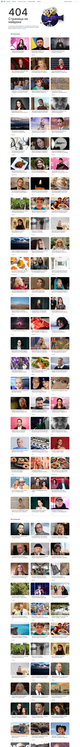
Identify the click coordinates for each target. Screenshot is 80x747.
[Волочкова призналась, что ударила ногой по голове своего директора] (60, 66)
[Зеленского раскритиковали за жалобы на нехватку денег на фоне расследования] (40, 406)
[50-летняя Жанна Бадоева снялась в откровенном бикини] (40, 166)
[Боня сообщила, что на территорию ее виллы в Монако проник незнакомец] (60, 306)
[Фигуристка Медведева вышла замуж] (40, 486)
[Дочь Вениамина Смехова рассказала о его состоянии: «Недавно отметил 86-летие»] (60, 486)
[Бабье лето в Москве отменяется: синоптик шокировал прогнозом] (40, 226)
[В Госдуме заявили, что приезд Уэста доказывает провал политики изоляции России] (40, 266)
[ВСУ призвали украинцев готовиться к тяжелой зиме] (20, 126)
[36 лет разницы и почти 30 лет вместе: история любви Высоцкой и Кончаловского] (20, 486)
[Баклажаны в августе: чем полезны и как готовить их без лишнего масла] (20, 166)
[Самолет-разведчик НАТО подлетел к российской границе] (60, 146)
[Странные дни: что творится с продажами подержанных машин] (40, 446)
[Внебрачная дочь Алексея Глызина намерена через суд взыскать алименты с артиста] (40, 712)
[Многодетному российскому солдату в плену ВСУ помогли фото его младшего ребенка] (40, 692)
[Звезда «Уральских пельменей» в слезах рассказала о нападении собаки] (40, 146)
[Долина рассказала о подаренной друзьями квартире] (20, 386)
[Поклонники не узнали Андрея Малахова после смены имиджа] (20, 346)
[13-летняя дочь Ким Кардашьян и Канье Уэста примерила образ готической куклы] (60, 286)
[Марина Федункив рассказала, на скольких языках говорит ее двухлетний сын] (40, 86)
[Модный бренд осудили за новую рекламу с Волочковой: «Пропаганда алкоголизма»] (20, 446)
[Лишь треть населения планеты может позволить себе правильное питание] (40, 366)
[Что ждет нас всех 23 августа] (20, 326)
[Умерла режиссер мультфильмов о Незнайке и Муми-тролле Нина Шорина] (40, 106)
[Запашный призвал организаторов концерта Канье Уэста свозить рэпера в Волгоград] (40, 586)
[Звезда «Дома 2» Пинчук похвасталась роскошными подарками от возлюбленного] (60, 606)
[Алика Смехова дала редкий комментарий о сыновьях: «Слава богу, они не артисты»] (40, 506)
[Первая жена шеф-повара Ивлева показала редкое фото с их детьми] (40, 672)
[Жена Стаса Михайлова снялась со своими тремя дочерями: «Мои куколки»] (60, 712)
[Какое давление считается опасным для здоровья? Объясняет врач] (20, 146)
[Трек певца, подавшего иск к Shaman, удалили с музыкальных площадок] (20, 546)
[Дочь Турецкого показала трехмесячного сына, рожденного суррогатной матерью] (20, 226)
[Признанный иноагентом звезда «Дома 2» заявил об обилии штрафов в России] (40, 206)
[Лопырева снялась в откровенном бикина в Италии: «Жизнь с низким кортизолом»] (40, 466)
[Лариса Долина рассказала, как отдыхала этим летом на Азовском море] (20, 606)
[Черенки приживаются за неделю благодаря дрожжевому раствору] (20, 206)
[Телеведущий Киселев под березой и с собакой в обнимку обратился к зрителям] (20, 672)
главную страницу (22, 28)
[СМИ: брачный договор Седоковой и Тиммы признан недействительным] (40, 386)
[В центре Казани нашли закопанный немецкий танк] (60, 692)
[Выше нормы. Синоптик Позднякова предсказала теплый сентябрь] (40, 731)
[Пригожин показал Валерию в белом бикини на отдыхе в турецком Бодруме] (60, 226)
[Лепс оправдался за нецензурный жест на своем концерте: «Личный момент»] (20, 586)
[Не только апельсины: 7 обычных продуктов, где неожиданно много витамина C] (20, 266)
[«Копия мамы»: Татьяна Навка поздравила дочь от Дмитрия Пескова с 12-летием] (40, 306)
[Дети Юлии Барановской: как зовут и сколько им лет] (60, 126)
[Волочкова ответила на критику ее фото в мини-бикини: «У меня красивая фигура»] (20, 566)
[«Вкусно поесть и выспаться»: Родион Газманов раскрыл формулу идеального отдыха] (20, 426)
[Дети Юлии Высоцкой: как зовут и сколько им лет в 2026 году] (20, 692)
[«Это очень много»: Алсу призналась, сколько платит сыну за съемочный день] (60, 166)
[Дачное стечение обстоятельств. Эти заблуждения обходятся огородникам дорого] (60, 346)
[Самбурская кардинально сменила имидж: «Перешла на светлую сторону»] (60, 406)
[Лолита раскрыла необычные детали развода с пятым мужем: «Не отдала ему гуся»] (40, 566)
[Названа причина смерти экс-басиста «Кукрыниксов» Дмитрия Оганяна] (60, 426)
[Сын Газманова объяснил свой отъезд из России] (20, 652)
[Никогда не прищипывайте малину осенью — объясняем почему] (20, 712)
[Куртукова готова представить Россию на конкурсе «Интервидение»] (60, 586)
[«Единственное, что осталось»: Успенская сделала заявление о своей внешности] (40, 346)
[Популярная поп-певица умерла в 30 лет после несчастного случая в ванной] (40, 186)
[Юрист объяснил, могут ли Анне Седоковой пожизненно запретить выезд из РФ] (40, 246)
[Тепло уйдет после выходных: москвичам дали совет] (60, 546)
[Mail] (2, 1)
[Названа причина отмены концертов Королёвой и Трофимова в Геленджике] (20, 46)
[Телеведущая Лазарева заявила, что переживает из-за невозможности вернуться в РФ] (20, 526)
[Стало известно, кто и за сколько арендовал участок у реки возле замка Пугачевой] (60, 246)
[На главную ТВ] (4, 1)
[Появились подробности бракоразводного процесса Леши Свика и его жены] (20, 406)
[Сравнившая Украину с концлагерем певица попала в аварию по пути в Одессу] (20, 366)
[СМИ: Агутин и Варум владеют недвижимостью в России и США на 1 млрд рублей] (20, 731)
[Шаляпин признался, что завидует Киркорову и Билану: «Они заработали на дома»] (60, 672)
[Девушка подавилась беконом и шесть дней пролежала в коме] (60, 266)
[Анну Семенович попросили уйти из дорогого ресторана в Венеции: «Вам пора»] (20, 66)
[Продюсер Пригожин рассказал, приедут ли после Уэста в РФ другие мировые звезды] (60, 366)
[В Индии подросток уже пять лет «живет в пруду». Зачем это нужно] (60, 731)
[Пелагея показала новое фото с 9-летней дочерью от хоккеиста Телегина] (40, 66)
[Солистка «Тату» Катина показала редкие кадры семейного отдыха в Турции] (60, 446)
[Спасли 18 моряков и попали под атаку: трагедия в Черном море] (20, 246)
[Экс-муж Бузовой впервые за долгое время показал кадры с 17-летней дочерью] (20, 186)
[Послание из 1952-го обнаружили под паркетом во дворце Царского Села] (60, 86)
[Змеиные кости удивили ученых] (60, 386)
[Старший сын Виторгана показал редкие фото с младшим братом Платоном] (60, 206)
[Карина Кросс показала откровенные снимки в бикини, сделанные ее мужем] (60, 566)
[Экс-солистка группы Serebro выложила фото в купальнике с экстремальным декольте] (20, 626)
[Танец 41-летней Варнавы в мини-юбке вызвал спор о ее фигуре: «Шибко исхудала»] (20, 506)
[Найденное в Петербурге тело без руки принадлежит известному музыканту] (60, 106)
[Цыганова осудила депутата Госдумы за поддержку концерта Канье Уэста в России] (60, 652)
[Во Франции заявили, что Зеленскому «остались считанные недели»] (40, 46)
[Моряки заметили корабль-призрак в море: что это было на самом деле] (20, 306)
